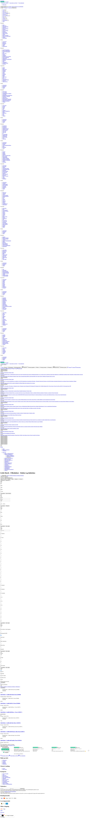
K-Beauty (4, 183)
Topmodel (4, 74)
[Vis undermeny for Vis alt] (5, 9)
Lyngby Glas (4, 221)
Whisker (3, 322)
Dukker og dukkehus (5, 449)
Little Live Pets (5, 81)
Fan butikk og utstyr (5, 781)
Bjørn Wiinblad (5, 224)
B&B (3, 317)
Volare (3, 72)
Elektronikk (4, 25)
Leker (3, 24)
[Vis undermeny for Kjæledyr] (6, 19)
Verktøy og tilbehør (5, 158)
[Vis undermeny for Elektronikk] (7, 12)
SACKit (3, 225)
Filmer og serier (5, 33)
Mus (3, 337)
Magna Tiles (4, 69)
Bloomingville (4, 216)
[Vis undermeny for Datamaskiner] (8, 20)
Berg (3, 77)
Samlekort (4, 60)
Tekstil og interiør (5, 238)
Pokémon (4, 70)
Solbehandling (4, 157)
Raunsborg (4, 170)
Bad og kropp (4, 156)
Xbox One (4, 131)
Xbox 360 (4, 132)
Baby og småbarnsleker (6, 50)
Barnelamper (4, 246)
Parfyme (3, 151)
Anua (3, 176)
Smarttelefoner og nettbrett (6, 93)
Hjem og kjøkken (5, 28)
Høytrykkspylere (5, 271)
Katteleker (4, 302)
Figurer (3, 54)
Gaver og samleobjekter (6, 245)
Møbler (3, 201)
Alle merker (4, 105)
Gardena (3, 280)
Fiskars (3, 217)
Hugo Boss (4, 166)
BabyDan (4, 251)
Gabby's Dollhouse (5, 79)
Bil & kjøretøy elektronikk (6, 99)
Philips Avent (4, 257)
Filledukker (4, 450)
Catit (3, 315)
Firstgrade (4, 80)
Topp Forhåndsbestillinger (6, 145)
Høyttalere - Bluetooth (6, 96)
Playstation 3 (4, 127)
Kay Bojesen (4, 220)
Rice (3, 258)
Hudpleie (4, 154)
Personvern (2, 812)
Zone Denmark (5, 210)
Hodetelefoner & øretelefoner (7, 95)
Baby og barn (4, 780)
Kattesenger (4, 304)
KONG (3, 314)
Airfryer (3, 194)
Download (4, 147)
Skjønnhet (4, 27)
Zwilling (3, 214)
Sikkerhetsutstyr (5, 244)
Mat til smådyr (4, 305)
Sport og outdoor (5, 30)
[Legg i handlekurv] (5, 690)
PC (3, 133)
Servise (3, 197)
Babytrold (4, 252)
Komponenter (4, 340)
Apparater (4, 193)
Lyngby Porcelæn (5, 211)
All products (4, 41)
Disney (3, 73)
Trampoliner (4, 62)
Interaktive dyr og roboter (6, 56)
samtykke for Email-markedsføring (10, 791)
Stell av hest (4, 308)
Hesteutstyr (4, 309)
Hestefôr (3, 307)
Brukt (3, 146)
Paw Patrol (4, 78)
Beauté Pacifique (5, 171)
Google (3, 349)
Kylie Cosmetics (5, 174)
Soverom (3, 202)
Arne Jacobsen (4, 223)
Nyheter (3, 44)
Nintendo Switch (5, 129)
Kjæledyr (4, 31)
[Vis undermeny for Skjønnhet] (7, 14)
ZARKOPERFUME (5, 169)
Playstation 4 (4, 126)
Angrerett (4, 762)
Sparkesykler (4, 58)
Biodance (4, 173)
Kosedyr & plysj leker (6, 51)
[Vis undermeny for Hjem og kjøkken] (9, 15)
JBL (3, 109)
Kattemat (3, 301)
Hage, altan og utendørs (6, 777)
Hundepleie (4, 299)
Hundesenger (4, 300)
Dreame (3, 106)
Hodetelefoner (4, 338)
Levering (3, 761)
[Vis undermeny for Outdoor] (6, 18)
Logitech (3, 110)
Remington (4, 178)
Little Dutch (4, 255)
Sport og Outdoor (5, 783)
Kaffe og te (4, 192)
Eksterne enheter (5, 342)
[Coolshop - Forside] (15, 6)
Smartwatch (4, 97)
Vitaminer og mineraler (6, 160)
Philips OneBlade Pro (6, 111)
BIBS (3, 253)
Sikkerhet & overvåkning (6, 100)
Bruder (3, 75)
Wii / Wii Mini (4, 137)
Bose (3, 114)
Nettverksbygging (5, 343)
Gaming (3, 334)
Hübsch (3, 226)
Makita (3, 285)
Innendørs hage (5, 203)
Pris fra (1, 497)
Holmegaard (4, 218)
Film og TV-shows (5, 779)
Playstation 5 (4, 125)
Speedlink (4, 351)
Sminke (3, 152)
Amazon (3, 115)
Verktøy (3, 34)
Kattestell (4, 303)
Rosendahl (4, 222)
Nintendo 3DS (4, 135)
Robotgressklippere (5, 272)
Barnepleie (4, 162)
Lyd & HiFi (4, 94)
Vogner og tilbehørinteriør (6, 240)
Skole (3, 61)
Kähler (3, 227)
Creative (3, 352)
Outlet (3, 45)
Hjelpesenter (4, 760)
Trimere (3, 161)
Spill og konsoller (5, 26)
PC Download (4, 134)
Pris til (1, 499)
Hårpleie (3, 153)
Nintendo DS (4, 136)
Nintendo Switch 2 (5, 128)
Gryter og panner (5, 195)
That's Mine (4, 259)
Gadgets (3, 37)
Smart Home (4, 91)
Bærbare (3, 335)
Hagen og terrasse (5, 35)
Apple (3, 108)
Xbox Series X (4, 130)
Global (3, 213)
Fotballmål (4, 55)
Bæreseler (4, 242)
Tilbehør (3, 344)
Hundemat (4, 297)
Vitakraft (3, 316)
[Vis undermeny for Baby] (5, 16)
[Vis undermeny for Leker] (5, 11)
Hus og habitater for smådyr (7, 306)
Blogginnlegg (4, 46)
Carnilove (4, 319)
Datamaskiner (4, 32)
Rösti (3, 209)
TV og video (4, 92)
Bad (3, 198)
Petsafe (3, 321)
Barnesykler (4, 53)
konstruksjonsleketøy (5, 49)
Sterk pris (4, 42)
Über (3, 318)
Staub (3, 215)
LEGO (3, 67)
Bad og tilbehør (5, 243)
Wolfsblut (4, 324)
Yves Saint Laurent (5, 168)
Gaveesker (4, 186)
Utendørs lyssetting (5, 273)
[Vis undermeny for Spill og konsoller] (9, 13)
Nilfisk (3, 281)
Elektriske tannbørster (6, 159)
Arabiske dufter (5, 184)
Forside (1, 447)
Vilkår (1, 810)
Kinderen (4, 29)
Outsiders (4, 71)
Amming (3, 239)
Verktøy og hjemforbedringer (7, 784)
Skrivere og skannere (5, 341)
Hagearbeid (4, 270)
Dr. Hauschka (4, 172)
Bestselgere (4, 43)
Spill (3, 52)
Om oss (3, 768)
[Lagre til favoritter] (3, 690)
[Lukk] (1, 365)
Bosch (3, 283)
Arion (3, 313)
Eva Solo (4, 287)
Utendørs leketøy (5, 63)
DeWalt (3, 284)
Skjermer (3, 339)
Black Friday (4, 769)
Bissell (3, 107)
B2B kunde (4, 4)
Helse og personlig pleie (6, 36)
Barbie (3, 68)
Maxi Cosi (4, 256)
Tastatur (3, 336)
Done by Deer (4, 254)
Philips (3, 112)
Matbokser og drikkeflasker (7, 59)
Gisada (3, 177)
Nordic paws (4, 320)
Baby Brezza (4, 250)
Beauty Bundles (5, 185)
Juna (3, 219)
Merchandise (4, 38)
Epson (3, 348)
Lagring (3, 199)
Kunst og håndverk (5, 57)
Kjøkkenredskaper (5, 196)
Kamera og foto (5, 98)
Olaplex (3, 167)
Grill (3, 269)
